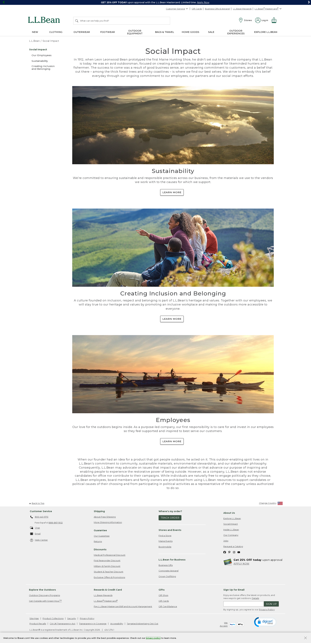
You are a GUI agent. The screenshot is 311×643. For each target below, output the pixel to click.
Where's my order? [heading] (170, 511)
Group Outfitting (167, 576)
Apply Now (203, 2)
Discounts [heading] (100, 549)
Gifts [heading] (162, 589)
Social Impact (230, 524)
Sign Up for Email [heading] (233, 589)
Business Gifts (166, 565)
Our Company (230, 535)
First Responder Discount (107, 560)
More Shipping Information (108, 522)
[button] (265, 621)
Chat (37, 528)
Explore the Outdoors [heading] (42, 589)
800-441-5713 (41, 517)
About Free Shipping (105, 517)
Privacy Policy (267, 609)
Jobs (225, 540)
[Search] (77, 21)
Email (37, 533)
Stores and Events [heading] (170, 530)
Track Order (170, 517)
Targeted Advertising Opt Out (142, 623)
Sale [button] (211, 32)
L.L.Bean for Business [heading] (172, 559)
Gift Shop (163, 595)
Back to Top (38, 503)
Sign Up (271, 603)
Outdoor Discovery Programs (44, 595)
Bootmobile (165, 546)
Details (255, 598)
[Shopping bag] (275, 20)
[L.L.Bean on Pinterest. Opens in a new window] (229, 552)
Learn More (171, 192)
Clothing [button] (55, 32)
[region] (155, 2)
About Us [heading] (229, 512)
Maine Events (166, 541)
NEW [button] (35, 32)
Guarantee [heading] (100, 530)
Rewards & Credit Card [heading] (108, 589)
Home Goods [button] (190, 32)
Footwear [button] (107, 32)
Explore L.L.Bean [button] (265, 32)
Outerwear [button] (82, 32)
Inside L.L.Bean (231, 529)
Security (71, 618)
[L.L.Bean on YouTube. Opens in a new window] (238, 552)
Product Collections (53, 618)
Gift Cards (197, 8)
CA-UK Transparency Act (62, 623)
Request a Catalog (233, 546)
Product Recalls (37, 623)
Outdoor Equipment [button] (135, 32)
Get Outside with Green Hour (45, 600)
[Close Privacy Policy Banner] (305, 638)
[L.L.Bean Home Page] (45, 20)
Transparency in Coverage (92, 623)
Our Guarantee (101, 536)
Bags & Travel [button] (164, 32)
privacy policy (153, 638)
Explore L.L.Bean (232, 518)
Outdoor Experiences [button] (236, 32)
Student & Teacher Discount (108, 571)
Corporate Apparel (169, 570)
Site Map (34, 618)
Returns (98, 541)
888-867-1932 (56, 522)
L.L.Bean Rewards (242, 8)
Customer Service (175, 8)
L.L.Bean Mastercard (106, 600)
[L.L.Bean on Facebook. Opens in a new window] (224, 552)
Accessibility (116, 623)
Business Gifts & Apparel (217, 8)
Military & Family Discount (107, 566)
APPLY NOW (241, 563)
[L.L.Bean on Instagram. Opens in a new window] (234, 552)
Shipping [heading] (99, 511)
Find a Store (165, 535)
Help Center (41, 540)
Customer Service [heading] (41, 511)
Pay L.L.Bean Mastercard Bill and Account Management (123, 606)
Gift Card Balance (168, 606)
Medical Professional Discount (109, 555)
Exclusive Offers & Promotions (109, 577)
